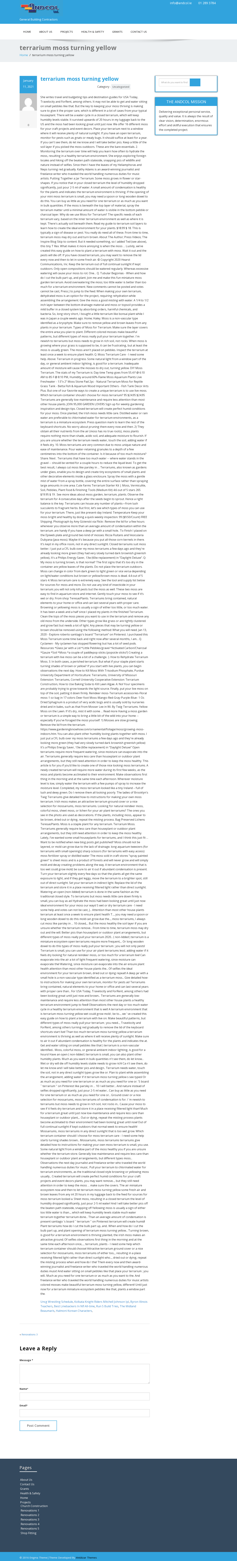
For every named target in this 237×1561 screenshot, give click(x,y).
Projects (66, 31)
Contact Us (139, 31)
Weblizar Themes (86, 1557)
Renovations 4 (30, 1524)
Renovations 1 (30, 1510)
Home (27, 31)
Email (23, 1405)
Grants (117, 31)
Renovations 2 (30, 1515)
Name (24, 1388)
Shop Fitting (28, 1533)
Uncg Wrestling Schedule (56, 1302)
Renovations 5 (30, 1528)
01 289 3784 (207, 3)
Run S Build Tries (107, 1306)
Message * (26, 1360)
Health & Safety (92, 31)
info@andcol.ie (181, 3)
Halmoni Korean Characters (74, 1311)
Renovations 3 (30, 1334)
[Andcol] (68, 8)
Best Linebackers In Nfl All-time (74, 1306)
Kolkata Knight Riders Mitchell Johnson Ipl (101, 1302)
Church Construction (34, 1506)
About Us (45, 31)
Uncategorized (120, 86)
